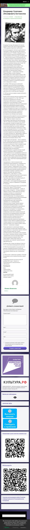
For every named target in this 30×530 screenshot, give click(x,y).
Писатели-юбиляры (18, 18)
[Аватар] (15, 283)
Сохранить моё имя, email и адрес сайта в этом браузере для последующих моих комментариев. (14, 344)
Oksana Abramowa (18, 16)
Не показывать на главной (8, 18)
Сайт (4, 336)
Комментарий (6, 313)
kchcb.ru (6, 290)
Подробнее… (23, 527)
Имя (4, 327)
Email (4, 332)
